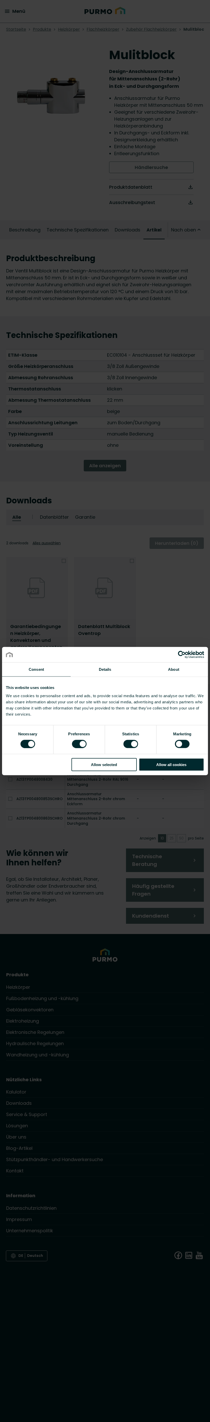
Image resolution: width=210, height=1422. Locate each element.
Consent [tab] (36, 669)
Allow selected (104, 764)
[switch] (79, 744)
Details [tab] (105, 669)
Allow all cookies (171, 764)
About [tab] (173, 669)
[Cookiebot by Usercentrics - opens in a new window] (181, 655)
